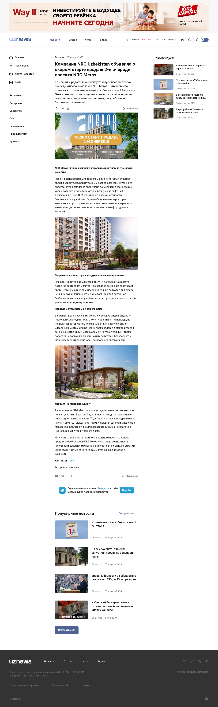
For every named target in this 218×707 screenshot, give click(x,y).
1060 (71, 460)
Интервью (15, 103)
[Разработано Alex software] (206, 699)
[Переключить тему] (205, 40)
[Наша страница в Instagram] (185, 662)
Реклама (59, 57)
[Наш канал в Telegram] (192, 662)
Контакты (88, 685)
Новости (55, 39)
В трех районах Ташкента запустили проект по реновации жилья (113, 552)
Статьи (72, 39)
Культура (14, 141)
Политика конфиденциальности (192, 672)
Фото (88, 39)
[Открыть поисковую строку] (191, 40)
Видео (103, 39)
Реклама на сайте (61, 685)
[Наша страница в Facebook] (199, 662)
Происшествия (18, 134)
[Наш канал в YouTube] (207, 662)
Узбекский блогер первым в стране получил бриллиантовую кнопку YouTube (113, 606)
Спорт (13, 118)
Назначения (16, 126)
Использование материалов (24, 685)
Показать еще (66, 630)
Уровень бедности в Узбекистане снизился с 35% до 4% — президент (115, 577)
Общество (15, 111)
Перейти (126, 490)
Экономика (16, 95)
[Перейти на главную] (20, 39)
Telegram (103, 488)
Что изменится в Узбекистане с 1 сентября (114, 524)
